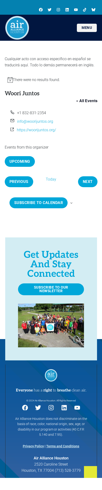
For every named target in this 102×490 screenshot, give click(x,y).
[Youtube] (76, 10)
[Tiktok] (84, 10)
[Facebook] (41, 10)
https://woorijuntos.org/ (36, 130)
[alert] (51, 80)
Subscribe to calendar (38, 202)
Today (51, 179)
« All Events (86, 100)
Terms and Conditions (62, 446)
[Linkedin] (67, 10)
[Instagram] (58, 10)
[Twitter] (49, 10)
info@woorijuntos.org (35, 121)
